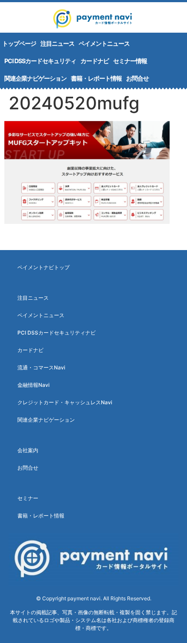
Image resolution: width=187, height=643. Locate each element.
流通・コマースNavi (41, 367)
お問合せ (137, 78)
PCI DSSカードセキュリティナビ (56, 332)
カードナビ (94, 60)
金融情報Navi (33, 385)
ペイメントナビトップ (43, 267)
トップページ (19, 43)
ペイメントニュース (104, 43)
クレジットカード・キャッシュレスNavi (64, 402)
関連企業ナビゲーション (35, 78)
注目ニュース (57, 43)
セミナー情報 (130, 60)
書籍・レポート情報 (96, 78)
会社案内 (27, 450)
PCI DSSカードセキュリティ (40, 60)
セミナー (27, 498)
